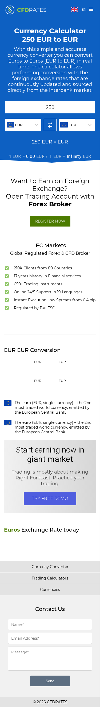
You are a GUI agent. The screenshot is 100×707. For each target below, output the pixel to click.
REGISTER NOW (50, 221)
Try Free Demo (50, 498)
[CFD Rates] (25, 10)
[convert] (50, 125)
